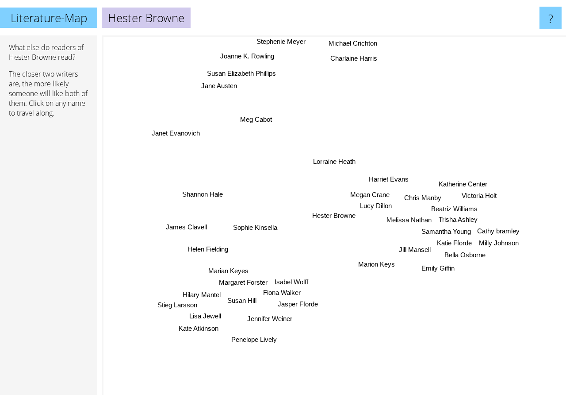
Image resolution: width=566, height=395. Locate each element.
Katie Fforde (454, 243)
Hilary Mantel (202, 294)
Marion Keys (376, 264)
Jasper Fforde (295, 303)
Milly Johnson (499, 243)
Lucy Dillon (378, 206)
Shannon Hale (202, 194)
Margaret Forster (242, 282)
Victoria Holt (479, 197)
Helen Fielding (207, 248)
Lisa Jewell (205, 315)
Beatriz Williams (455, 208)
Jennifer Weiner (268, 318)
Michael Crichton (353, 43)
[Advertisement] (48, 260)
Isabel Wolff (291, 281)
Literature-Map (49, 18)
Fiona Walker (282, 292)
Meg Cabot (256, 119)
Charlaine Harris (353, 58)
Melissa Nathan (409, 219)
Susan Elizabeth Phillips (242, 73)
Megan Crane (369, 194)
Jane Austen (219, 85)
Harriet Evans (389, 179)
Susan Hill (242, 302)
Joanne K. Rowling (247, 56)
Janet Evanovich (176, 133)
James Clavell (186, 227)
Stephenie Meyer (280, 41)
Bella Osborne (465, 255)
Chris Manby (423, 197)
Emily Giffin (437, 268)
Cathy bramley (498, 231)
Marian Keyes (228, 270)
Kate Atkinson (198, 328)
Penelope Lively (254, 339)
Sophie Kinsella (255, 227)
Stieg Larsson (176, 304)
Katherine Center (463, 185)
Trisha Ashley (458, 219)
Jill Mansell (415, 249)
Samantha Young (445, 231)
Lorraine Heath (336, 161)
